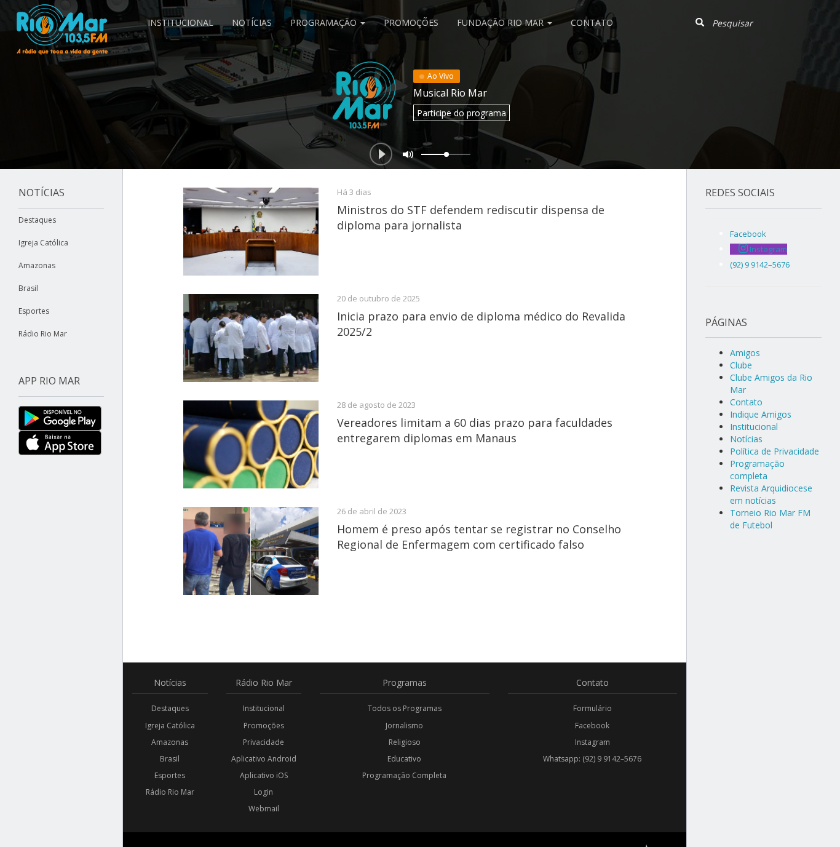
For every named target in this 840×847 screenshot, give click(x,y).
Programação (324, 22)
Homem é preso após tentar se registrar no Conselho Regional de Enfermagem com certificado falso (479, 536)
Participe (461, 113)
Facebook (592, 725)
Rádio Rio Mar (42, 333)
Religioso (405, 742)
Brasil (28, 288)
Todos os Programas (405, 708)
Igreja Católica (43, 242)
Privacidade (263, 742)
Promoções (411, 22)
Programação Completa (404, 775)
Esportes (33, 311)
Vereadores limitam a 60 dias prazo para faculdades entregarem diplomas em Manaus (474, 430)
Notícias (252, 22)
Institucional (180, 22)
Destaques (37, 220)
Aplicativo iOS (264, 775)
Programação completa (757, 470)
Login (263, 792)
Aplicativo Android (263, 759)
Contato (592, 22)
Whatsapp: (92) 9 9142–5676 (592, 759)
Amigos (745, 353)
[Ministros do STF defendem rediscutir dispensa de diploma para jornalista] (251, 232)
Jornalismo (404, 725)
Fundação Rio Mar (501, 22)
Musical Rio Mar (450, 93)
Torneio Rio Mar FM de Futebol (770, 519)
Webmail (263, 808)
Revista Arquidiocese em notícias (771, 494)
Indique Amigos (760, 414)
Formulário (592, 708)
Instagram (592, 742)
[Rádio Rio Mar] (61, 15)
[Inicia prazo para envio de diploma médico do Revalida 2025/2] (251, 338)
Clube (741, 365)
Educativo (404, 759)
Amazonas (36, 265)
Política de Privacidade (774, 451)
